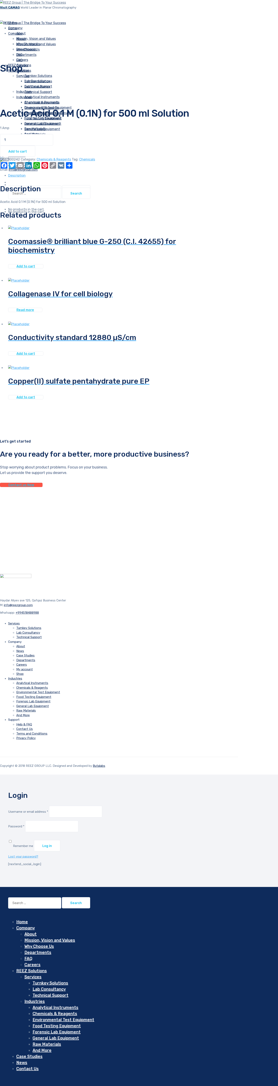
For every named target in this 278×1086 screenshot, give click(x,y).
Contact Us (24, 729)
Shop (20, 674)
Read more (25, 310)
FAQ (19, 60)
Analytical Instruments (42, 102)
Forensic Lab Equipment (42, 124)
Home (22, 921)
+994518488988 (27, 612)
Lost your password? (23, 856)
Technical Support (38, 92)
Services (22, 76)
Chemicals (87, 159)
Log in (47, 846)
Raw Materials (26, 710)
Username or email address (28, 812)
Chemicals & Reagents (41, 108)
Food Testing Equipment (33, 697)
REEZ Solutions (31, 970)
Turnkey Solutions (38, 76)
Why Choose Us (28, 49)
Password (16, 826)
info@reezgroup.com (18, 605)
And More (23, 715)
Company (15, 33)
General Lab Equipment (42, 129)
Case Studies (25, 655)
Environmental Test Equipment (38, 692)
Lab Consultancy (37, 87)
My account (24, 669)
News (20, 651)
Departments (26, 55)
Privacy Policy (26, 738)
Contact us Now (21, 485)
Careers (21, 664)
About (21, 39)
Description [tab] (17, 175)
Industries (24, 92)
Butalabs (99, 766)
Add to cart (17, 151)
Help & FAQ (24, 724)
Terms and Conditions (31, 733)
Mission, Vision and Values (36, 39)
